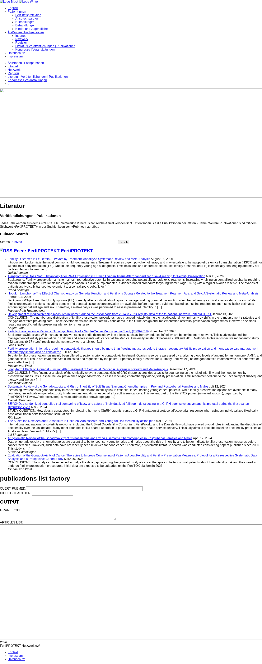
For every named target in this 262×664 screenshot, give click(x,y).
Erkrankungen (25, 22)
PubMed (16, 242)
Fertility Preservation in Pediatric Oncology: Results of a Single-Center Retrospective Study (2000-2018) (78, 331)
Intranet (20, 35)
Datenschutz (16, 53)
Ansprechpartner (26, 18)
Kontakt (13, 652)
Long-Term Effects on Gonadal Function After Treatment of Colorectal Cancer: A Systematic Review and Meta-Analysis (88, 369)
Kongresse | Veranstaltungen (35, 49)
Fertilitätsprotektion (28, 15)
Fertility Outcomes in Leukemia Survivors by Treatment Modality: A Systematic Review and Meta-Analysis (79, 259)
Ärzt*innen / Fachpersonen (26, 32)
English (13, 8)
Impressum (15, 56)
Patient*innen (17, 11)
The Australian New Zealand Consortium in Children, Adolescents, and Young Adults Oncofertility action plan (81, 421)
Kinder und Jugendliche (31, 28)
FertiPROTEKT (77, 250)
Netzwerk (21, 39)
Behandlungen (25, 25)
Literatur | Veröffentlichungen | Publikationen (45, 46)
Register (21, 42)
